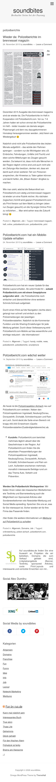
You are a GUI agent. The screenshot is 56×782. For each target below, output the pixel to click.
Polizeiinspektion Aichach (30, 406)
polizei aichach (23, 531)
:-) (4, 754)
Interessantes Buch (12, 717)
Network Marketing (12, 691)
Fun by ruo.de (14, 706)
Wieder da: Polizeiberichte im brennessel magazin (22, 38)
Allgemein (16, 220)
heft (4, 224)
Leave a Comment (44, 44)
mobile (39, 341)
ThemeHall (41, 775)
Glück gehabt (9, 735)
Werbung (7, 696)
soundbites (28, 10)
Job (23, 220)
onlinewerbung (9, 531)
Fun (5, 663)
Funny (6, 668)
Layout (6, 686)
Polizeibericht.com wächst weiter (24, 355)
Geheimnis (8, 731)
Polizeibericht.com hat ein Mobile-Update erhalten (25, 236)
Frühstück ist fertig (11, 745)
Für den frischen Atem (13, 740)
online (9, 224)
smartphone (34, 344)
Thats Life (7, 726)
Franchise (7, 659)
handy (32, 341)
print (45, 224)
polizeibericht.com (21, 224)
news (45, 341)
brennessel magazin (43, 220)
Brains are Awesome (13, 749)
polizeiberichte (36, 224)
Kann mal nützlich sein (14, 712)
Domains (25, 528)
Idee (5, 673)
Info (4, 677)
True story (7, 722)
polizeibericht (8, 344)
